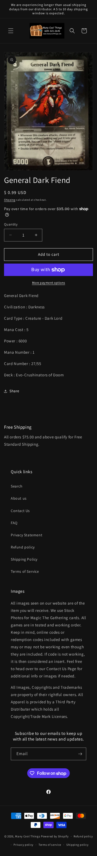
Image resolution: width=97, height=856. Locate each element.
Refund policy (23, 547)
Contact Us (20, 510)
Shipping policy (77, 845)
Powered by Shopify (55, 836)
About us (19, 498)
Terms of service (50, 845)
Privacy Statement (26, 535)
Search (17, 486)
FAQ (14, 522)
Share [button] (14, 390)
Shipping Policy (24, 559)
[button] (11, 31)
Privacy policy (23, 845)
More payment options (48, 283)
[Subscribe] (80, 754)
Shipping (9, 200)
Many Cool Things (27, 836)
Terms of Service (25, 571)
